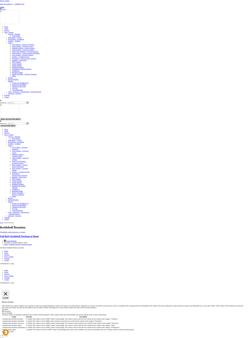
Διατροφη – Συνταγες (14, 93)
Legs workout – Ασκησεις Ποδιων (22, 55)
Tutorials (7, 95)
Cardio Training (17, 64)
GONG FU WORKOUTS (20, 83)
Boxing (10, 78)
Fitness (6, 244)
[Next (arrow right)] (2, 337)
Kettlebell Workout (18, 67)
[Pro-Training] (124, 17)
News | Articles (9, 257)
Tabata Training (17, 65)
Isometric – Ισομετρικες (19, 60)
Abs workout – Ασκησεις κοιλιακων (23, 44)
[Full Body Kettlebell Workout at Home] (12, 232)
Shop (2, 7)
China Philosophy (17, 90)
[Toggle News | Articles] (33, 135)
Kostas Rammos (11, 241)
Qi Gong (14, 88)
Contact (6, 97)
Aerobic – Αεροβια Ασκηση (20, 57)
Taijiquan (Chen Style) (19, 86)
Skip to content (4, 1)
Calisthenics (15, 71)
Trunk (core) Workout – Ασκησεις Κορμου (25, 51)
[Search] (0, 100)
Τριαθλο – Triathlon (14, 41)
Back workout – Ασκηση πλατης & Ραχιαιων (26, 53)
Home (6, 27)
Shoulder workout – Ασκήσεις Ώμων (23, 48)
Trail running (16, 36)
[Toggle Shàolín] (33, 202)
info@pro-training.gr (6, 4)
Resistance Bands (17, 72)
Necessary (7, 311)
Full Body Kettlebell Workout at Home (19, 236)
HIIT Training (16, 62)
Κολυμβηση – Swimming (16, 39)
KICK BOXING (13, 79)
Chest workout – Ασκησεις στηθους (23, 50)
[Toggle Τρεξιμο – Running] (33, 137)
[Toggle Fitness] (33, 146)
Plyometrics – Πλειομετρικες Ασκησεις (24, 58)
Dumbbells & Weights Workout (21, 69)
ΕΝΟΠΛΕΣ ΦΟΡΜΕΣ (19, 85)
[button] (6, 332)
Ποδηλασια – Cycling (15, 37)
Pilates (14, 76)
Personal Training (26, 244)
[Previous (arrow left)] (1, 337)
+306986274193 (19, 4)
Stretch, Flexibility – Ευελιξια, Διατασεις (24, 74)
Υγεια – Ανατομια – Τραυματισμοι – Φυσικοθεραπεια (24, 92)
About (6, 29)
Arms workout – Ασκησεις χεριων (22, 46)
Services (6, 30)
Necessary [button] (5, 309)
